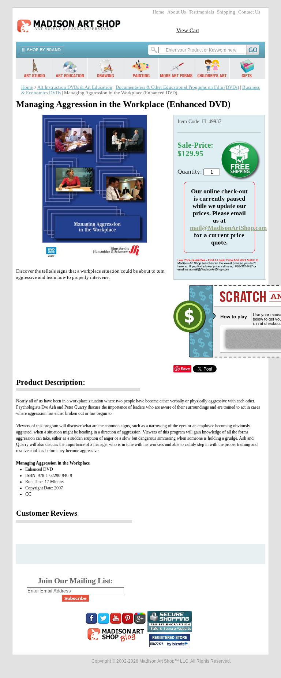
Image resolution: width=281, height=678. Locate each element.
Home (158, 12)
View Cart (187, 30)
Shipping (226, 12)
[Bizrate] (181, 644)
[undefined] (93, 259)
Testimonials (201, 12)
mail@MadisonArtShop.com (228, 227)
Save (185, 368)
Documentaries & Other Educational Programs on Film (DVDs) (177, 87)
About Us (176, 12)
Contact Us (249, 12)
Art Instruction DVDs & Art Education (74, 87)
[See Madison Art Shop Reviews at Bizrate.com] (169, 640)
